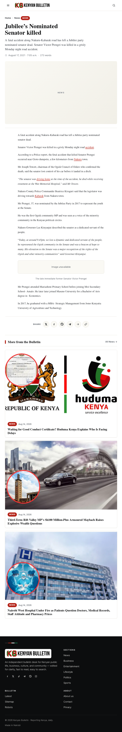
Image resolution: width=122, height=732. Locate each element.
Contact (68, 701)
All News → (111, 341)
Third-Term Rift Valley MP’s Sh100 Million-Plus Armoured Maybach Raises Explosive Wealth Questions (56, 521)
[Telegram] (24, 676)
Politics (67, 677)
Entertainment (71, 666)
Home (8, 18)
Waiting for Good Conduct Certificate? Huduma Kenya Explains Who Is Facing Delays (57, 431)
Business (69, 660)
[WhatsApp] (30, 676)
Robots (9, 707)
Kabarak (39, 196)
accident (89, 147)
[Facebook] (7, 676)
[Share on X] (46, 324)
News (17, 18)
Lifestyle (68, 672)
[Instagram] (36, 676)
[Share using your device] (78, 324)
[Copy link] (86, 324)
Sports (67, 682)
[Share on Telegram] (70, 324)
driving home (43, 179)
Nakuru (78, 159)
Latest (8, 696)
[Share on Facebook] (54, 324)
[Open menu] (8, 5)
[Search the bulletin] (114, 5)
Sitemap (9, 701)
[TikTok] (18, 676)
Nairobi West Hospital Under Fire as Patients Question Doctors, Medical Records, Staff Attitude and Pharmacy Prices (59, 612)
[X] (13, 676)
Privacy (67, 707)
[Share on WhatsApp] (62, 324)
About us (69, 696)
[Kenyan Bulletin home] (32, 5)
